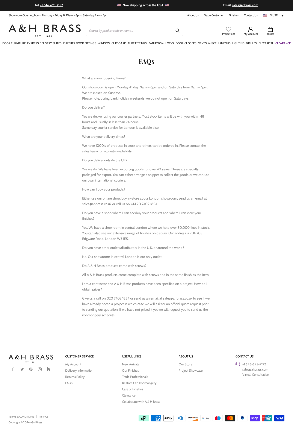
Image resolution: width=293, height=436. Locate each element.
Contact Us (251, 15)
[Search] (177, 31)
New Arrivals (130, 364)
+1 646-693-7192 (254, 364)
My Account (73, 364)
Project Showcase (191, 370)
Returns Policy (75, 377)
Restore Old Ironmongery (139, 383)
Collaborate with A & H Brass (141, 402)
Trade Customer (214, 15)
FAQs (68, 383)
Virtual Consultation (255, 375)
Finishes (234, 15)
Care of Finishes (132, 389)
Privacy (43, 416)
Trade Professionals (135, 377)
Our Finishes (130, 370)
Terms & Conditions (21, 416)
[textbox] (273, 15)
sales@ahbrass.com (255, 369)
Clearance (129, 395)
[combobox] (273, 15)
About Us (193, 15)
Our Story (185, 364)
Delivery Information (79, 370)
